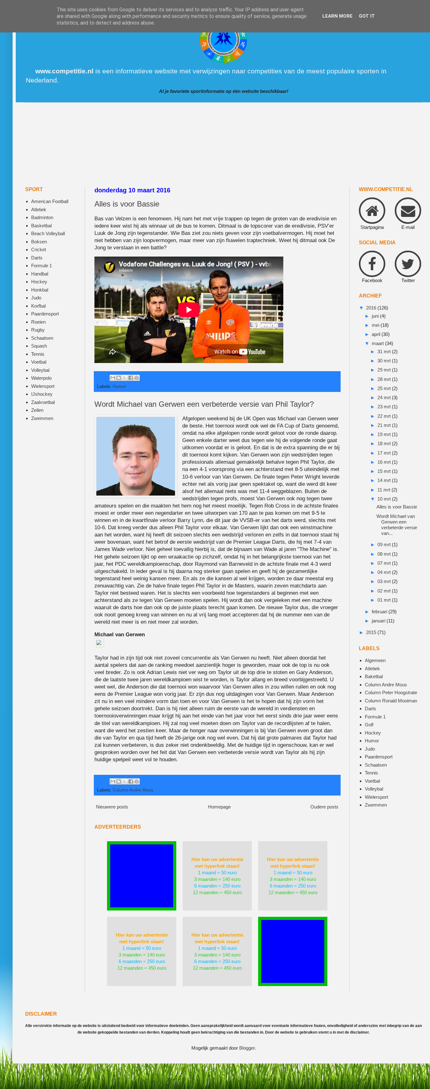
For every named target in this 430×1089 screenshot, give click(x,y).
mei (376, 325)
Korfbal (38, 306)
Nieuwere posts (112, 806)
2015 (371, 632)
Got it (367, 16)
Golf (369, 724)
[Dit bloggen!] (119, 378)
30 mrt (384, 360)
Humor (119, 386)
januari (379, 620)
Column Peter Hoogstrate (391, 692)
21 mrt (384, 425)
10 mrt (384, 499)
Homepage (219, 806)
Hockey (39, 281)
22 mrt (384, 416)
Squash (39, 346)
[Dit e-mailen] (113, 378)
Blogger (247, 1048)
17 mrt (384, 453)
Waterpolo (41, 378)
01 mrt (384, 600)
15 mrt (384, 471)
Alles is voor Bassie (126, 204)
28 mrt (384, 379)
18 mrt (384, 443)
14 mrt (384, 480)
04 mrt (384, 572)
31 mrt (384, 351)
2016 (371, 307)
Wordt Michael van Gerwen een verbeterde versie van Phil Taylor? (204, 404)
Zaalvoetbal (43, 402)
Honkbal (39, 289)
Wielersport (42, 386)
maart (378, 343)
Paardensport (45, 313)
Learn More (337, 16)
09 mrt (384, 544)
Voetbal (38, 362)
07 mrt (384, 563)
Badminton (42, 217)
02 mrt (384, 590)
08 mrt (384, 554)
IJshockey (42, 394)
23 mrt (384, 406)
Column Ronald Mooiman (391, 700)
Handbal (39, 273)
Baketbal (374, 676)
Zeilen (37, 410)
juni (376, 316)
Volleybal (40, 370)
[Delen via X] (125, 378)
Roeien (38, 322)
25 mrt (384, 388)
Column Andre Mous (133, 790)
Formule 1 (41, 265)
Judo (36, 297)
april (377, 334)
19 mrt (384, 434)
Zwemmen (42, 418)
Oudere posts (324, 806)
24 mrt (384, 397)
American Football (49, 201)
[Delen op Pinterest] (136, 378)
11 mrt (384, 489)
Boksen (39, 241)
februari (380, 611)
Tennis (37, 354)
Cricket (38, 249)
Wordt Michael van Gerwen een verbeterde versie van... (396, 524)
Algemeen (375, 660)
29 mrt (384, 369)
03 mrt (384, 581)
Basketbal (41, 225)
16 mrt (384, 462)
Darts (36, 257)
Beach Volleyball (48, 233)
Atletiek (38, 209)
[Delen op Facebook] (130, 378)
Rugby (38, 329)
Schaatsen (42, 338)
